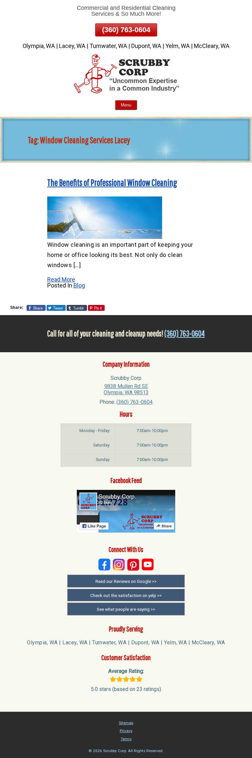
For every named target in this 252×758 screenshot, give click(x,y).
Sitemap (126, 723)
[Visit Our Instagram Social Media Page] (119, 565)
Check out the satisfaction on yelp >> (126, 595)
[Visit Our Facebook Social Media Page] (104, 565)
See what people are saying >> (126, 609)
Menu (126, 105)
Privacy (126, 730)
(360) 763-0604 (126, 30)
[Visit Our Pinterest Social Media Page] (133, 565)
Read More (61, 279)
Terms (126, 739)
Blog (79, 285)
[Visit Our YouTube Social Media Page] (148, 565)
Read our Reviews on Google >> (126, 581)
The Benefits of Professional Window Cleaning (112, 182)
